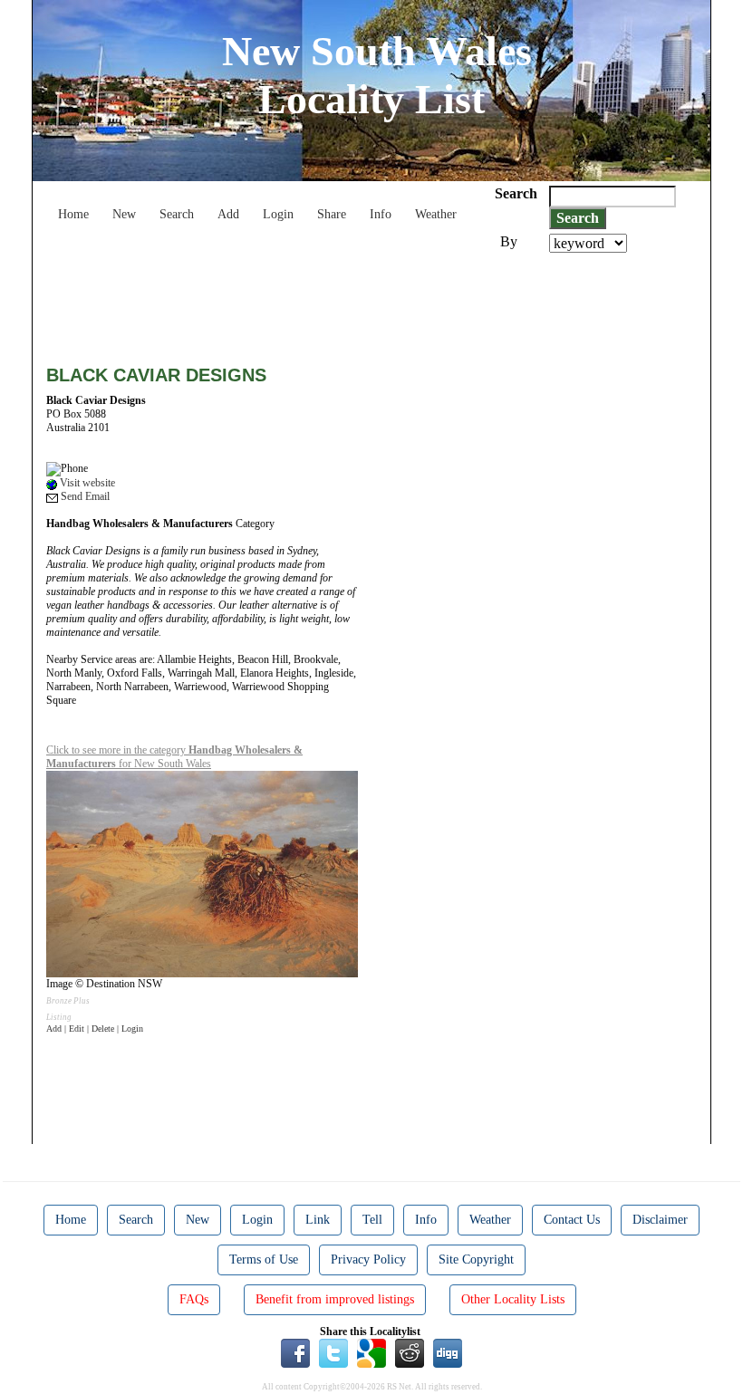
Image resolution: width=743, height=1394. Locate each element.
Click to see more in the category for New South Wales (174, 757)
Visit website (86, 482)
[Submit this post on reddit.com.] (410, 1351)
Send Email (84, 496)
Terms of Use (263, 1259)
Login (278, 214)
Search (176, 214)
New (124, 214)
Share (331, 214)
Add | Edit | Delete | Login (94, 1028)
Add (228, 214)
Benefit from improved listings (335, 1299)
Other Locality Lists (512, 1299)
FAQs (193, 1299)
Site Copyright (476, 1259)
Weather (436, 214)
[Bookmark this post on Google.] (371, 1351)
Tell (372, 1219)
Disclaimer (660, 1219)
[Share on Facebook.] (295, 1351)
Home (73, 214)
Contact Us (572, 1219)
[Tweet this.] (333, 1351)
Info (380, 214)
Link (317, 1219)
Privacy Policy (368, 1259)
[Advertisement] (376, 302)
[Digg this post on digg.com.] (448, 1351)
